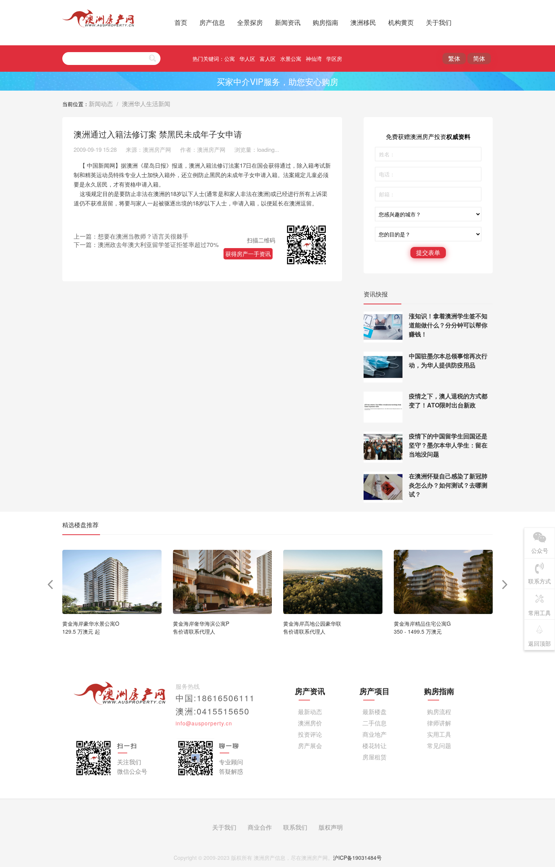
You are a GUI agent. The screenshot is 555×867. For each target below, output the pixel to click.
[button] (505, 584)
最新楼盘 (374, 711)
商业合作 (260, 827)
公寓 (229, 58)
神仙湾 (314, 58)
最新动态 (310, 711)
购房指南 (325, 22)
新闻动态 (101, 103)
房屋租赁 (374, 757)
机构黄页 (401, 22)
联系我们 (295, 827)
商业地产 (374, 734)
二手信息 (374, 723)
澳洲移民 (363, 22)
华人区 (247, 58)
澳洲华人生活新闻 (146, 103)
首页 (180, 22)
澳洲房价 (310, 723)
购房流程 (439, 711)
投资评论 (310, 734)
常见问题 (439, 745)
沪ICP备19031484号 (357, 857)
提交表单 (428, 252)
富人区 (268, 58)
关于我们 (439, 22)
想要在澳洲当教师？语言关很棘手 (143, 236)
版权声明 (331, 827)
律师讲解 (439, 723)
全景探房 (250, 22)
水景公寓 (290, 58)
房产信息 (212, 22)
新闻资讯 (288, 22)
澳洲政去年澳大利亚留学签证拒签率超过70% (158, 244)
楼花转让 (374, 745)
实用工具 (439, 734)
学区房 (334, 58)
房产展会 (310, 745)
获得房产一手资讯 (248, 254)
